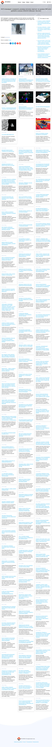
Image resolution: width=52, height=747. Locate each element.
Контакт (24, 741)
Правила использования (18, 741)
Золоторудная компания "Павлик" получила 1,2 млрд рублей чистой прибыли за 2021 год (43, 224)
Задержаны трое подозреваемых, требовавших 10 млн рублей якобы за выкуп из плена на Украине (43, 459)
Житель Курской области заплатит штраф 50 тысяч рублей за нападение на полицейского (43, 285)
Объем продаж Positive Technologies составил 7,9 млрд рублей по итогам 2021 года (42, 555)
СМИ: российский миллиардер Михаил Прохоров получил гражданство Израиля (8, 258)
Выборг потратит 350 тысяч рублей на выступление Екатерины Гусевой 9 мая (24, 509)
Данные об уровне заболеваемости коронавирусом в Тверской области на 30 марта (26, 107)
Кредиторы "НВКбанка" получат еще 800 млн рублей (25, 183)
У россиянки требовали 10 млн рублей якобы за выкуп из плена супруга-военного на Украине (43, 474)
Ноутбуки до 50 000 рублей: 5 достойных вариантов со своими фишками (26, 299)
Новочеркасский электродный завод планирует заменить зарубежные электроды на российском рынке (8, 656)
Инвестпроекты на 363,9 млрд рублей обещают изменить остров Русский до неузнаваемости (43, 151)
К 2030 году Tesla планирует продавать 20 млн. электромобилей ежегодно (8, 592)
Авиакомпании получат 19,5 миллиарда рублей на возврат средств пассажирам (25, 390)
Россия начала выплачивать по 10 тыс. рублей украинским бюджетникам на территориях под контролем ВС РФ (26, 702)
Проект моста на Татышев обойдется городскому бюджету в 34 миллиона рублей (26, 612)
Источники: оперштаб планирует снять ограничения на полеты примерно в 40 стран (8, 624)
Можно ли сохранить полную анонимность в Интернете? (42, 134)
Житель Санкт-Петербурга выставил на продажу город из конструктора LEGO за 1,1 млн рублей (42, 411)
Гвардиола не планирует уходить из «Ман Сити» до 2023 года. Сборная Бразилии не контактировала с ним (9, 672)
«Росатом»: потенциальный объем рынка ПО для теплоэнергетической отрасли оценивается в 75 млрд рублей (42, 348)
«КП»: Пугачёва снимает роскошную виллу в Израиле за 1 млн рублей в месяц (26, 537)
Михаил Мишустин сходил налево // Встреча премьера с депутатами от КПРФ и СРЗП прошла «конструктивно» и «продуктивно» (9, 418)
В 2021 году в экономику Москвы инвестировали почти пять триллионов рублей (43, 270)
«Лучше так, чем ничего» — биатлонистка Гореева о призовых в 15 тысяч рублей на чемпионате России (42, 427)
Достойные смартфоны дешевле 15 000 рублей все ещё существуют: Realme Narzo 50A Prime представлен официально (43, 505)
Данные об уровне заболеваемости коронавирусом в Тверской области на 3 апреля (26, 80)
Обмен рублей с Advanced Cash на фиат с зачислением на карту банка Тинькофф (43, 255)
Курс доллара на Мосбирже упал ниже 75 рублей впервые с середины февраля (43, 300)
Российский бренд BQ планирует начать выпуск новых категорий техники (9, 607)
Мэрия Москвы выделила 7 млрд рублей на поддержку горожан (26, 523)
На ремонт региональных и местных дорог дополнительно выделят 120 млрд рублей (25, 687)
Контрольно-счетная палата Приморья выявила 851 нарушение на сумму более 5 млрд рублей (42, 618)
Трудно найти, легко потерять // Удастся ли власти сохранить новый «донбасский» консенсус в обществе (9, 402)
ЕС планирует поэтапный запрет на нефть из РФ (8, 433)
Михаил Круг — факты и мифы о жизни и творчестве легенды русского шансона (9, 369)
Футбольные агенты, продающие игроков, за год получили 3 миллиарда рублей (26, 580)
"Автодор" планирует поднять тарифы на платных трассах (8, 502)
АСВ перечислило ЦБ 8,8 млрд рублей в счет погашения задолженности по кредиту (25, 450)
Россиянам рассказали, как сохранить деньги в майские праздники (8, 198)
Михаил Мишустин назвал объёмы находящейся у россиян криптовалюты (8, 243)
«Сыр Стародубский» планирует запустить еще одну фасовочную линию (9, 532)
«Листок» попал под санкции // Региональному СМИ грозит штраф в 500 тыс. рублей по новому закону (42, 363)
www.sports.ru (7, 37)
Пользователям (29, 741)
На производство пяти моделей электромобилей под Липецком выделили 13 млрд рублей (42, 165)
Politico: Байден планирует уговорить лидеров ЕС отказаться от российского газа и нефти (9, 688)
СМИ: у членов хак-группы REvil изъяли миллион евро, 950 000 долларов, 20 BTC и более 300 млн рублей (42, 379)
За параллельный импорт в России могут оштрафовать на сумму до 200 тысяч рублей (42, 209)
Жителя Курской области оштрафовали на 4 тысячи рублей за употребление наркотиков (26, 641)
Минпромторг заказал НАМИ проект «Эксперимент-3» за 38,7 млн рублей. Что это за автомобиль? (25, 596)
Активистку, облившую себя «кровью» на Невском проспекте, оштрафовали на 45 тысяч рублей (43, 240)
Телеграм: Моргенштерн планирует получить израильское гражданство (9, 516)
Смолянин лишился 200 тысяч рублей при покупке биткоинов (25, 285)
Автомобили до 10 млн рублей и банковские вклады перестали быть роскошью (25, 405)
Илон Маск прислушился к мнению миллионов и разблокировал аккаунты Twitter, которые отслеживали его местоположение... (44, 49)
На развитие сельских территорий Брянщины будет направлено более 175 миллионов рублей (43, 490)
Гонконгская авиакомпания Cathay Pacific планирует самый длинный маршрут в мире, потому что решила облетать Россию (26, 168)
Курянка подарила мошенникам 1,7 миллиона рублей (25, 225)
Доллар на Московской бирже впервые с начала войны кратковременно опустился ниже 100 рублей (43, 522)
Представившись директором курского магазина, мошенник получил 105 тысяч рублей (25, 656)
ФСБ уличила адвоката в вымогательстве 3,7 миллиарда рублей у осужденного (25, 360)
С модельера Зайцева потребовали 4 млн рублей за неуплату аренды (25, 314)
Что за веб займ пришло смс (8, 134)
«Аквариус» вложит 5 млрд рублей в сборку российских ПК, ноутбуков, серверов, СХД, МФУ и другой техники (43, 586)
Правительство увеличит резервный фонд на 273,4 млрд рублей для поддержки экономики (26, 626)
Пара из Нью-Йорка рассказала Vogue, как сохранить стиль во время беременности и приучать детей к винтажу (8, 385)
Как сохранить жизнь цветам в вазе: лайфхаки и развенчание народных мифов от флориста (8, 355)
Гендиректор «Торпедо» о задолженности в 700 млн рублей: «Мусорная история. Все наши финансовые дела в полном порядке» (43, 635)
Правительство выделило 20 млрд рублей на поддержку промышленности (25, 255)
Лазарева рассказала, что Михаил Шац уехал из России (8, 165)
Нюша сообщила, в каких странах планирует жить (9, 489)
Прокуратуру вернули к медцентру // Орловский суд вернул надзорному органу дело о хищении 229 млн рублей (43, 570)
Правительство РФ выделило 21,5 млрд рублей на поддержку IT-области (25, 270)
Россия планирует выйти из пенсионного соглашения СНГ (8, 447)
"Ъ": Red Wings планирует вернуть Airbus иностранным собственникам (8, 474)
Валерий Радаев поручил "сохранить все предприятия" (8, 151)
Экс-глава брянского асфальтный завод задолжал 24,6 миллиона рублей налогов (43, 180)
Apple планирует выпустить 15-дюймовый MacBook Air (8, 461)
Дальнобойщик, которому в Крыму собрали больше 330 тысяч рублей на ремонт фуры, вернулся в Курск (43, 651)
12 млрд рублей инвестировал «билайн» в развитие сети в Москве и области (42, 195)
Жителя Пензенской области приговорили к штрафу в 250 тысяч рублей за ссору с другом (42, 395)
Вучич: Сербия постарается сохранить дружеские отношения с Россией (9, 213)
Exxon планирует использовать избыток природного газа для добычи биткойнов (8, 639)
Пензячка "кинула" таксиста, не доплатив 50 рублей (25, 211)
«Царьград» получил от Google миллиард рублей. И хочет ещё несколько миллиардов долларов (43, 443)
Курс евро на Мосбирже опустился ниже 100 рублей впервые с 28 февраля (25, 671)
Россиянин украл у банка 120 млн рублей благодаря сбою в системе (26, 465)
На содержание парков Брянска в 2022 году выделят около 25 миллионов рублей (43, 316)
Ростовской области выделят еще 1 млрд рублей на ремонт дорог (26, 420)
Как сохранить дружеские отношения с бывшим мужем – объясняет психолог (8, 228)
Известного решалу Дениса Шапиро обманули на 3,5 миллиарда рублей (24, 480)
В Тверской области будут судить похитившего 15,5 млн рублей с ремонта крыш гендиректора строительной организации (43, 668)
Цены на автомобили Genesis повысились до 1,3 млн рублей (25, 197)
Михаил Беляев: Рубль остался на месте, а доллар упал (8, 274)
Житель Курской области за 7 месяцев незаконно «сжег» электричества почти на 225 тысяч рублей (42, 601)
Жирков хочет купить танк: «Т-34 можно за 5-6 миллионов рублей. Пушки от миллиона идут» (43, 540)
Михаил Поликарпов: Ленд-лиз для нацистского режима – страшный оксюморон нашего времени (8, 340)
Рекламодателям (36, 741)
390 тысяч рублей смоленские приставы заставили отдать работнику (25, 435)
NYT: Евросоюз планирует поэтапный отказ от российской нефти (8, 547)
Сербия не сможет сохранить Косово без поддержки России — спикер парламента (9, 324)
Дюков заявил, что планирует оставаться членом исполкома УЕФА (8, 562)
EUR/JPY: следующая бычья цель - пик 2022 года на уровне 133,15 (9, 108)
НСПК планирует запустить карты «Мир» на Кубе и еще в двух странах (9, 577)
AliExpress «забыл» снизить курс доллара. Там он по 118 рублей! (26, 346)
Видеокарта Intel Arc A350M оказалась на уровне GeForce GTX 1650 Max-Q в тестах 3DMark (43, 80)
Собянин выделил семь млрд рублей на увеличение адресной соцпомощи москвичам (43, 331)
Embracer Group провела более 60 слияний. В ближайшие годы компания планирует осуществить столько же (26, 152)
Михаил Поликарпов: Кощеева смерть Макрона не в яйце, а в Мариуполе (8, 290)
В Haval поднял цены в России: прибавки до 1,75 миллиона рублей (25, 375)
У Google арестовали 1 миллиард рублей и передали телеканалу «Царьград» (26, 551)
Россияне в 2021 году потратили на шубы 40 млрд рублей (26, 566)
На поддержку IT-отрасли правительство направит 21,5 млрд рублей (25, 240)
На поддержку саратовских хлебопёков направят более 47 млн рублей (25, 331)
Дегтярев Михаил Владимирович (43, 106)
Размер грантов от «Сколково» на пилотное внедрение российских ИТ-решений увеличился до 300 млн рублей (9, 80)
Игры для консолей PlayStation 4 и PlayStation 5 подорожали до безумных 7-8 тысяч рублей (43, 701)
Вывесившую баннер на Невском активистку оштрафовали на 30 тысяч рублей (26, 495)
